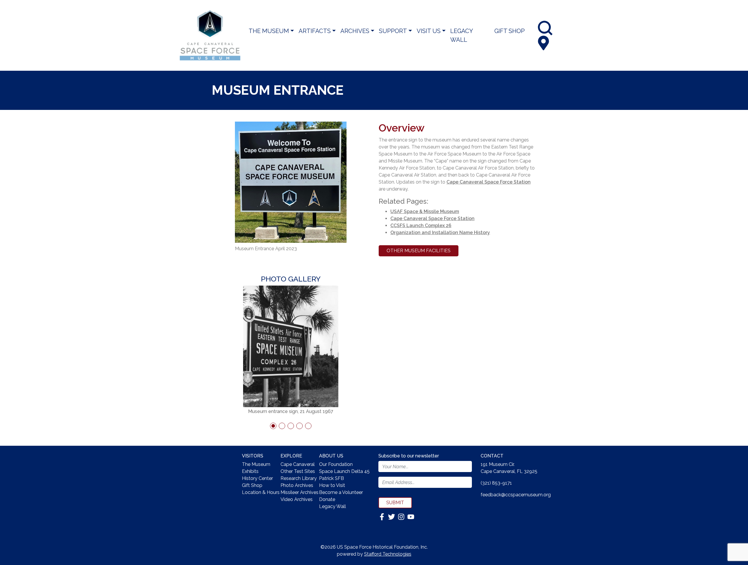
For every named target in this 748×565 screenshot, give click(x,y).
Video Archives (296, 499)
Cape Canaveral (297, 464)
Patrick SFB (331, 478)
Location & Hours (261, 492)
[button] (273, 426)
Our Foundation (336, 464)
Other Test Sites (297, 471)
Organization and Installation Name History (440, 232)
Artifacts (315, 30)
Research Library (298, 478)
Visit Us (429, 30)
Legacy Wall (461, 35)
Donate (327, 499)
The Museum (269, 30)
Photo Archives (296, 485)
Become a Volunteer (341, 492)
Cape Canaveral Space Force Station (488, 182)
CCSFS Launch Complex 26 (420, 225)
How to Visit (332, 485)
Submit (395, 502)
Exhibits (250, 471)
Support (393, 30)
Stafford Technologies (387, 554)
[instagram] (402, 516)
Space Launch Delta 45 (344, 471)
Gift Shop (509, 30)
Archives (354, 30)
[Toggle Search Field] (545, 28)
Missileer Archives (299, 492)
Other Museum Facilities (419, 250)
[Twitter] (392, 516)
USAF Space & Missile (415, 211)
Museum (449, 211)
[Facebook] (382, 516)
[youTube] (410, 516)
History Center (257, 478)
